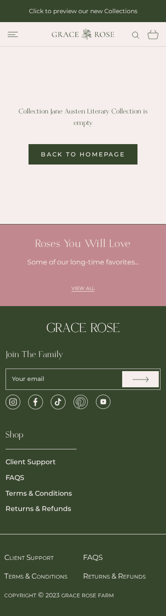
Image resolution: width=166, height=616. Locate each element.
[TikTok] (58, 402)
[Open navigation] (13, 34)
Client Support (31, 462)
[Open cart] (152, 34)
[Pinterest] (80, 402)
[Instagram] (13, 402)
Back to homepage (83, 154)
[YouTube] (103, 402)
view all (83, 288)
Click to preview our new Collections (83, 11)
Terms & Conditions (39, 493)
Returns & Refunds (38, 509)
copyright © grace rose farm (59, 594)
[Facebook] (35, 402)
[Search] (136, 34)
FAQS (15, 478)
